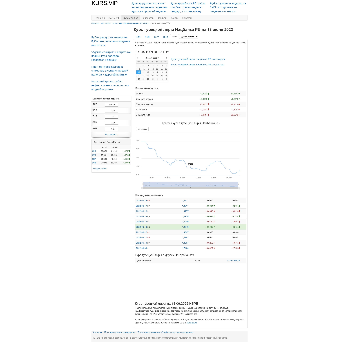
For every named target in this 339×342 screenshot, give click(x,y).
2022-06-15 (141, 216)
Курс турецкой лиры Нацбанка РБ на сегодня (198, 59)
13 (139, 72)
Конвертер (147, 17)
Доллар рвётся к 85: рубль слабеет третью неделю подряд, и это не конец (188, 7)
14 (143, 72)
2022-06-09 (141, 248)
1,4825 (185, 216)
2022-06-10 (141, 242)
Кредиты (162, 17)
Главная (100, 17)
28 (143, 79)
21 (143, 75)
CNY (94, 158)
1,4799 (185, 221)
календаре (191, 322)
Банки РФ (114, 17)
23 (153, 75)
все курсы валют (99, 168)
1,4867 (185, 232)
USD (94, 151)
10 (157, 68)
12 (166, 68)
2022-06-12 (141, 232)
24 (157, 75)
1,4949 (185, 226)
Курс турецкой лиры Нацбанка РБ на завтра (197, 64)
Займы (174, 17)
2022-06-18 (141, 200)
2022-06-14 (141, 221)
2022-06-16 (141, 211)
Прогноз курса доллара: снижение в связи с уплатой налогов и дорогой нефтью (109, 70)
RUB (165, 37)
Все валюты (111, 134)
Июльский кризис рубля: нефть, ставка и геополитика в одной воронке (110, 85)
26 (166, 75)
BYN (94, 162)
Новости (187, 17)
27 (139, 79)
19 (166, 72)
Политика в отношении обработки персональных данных (165, 332)
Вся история (142, 129)
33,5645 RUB (233, 260)
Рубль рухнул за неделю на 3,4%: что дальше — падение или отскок (228, 7)
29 (148, 79)
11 (162, 68)
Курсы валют (130, 17)
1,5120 (185, 248)
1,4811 (185, 200)
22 (148, 75)
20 (139, 75)
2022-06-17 (141, 205)
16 (153, 72)
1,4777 (185, 211)
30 (139, 65)
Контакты (97, 332)
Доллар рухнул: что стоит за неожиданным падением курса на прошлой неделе (150, 7)
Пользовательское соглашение (119, 332)
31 (143, 65)
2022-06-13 (141, 226)
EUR (94, 155)
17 (157, 72)
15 (148, 72)
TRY (174, 37)
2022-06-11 (141, 237)
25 (162, 75)
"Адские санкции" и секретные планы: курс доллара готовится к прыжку (111, 56)
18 (162, 72)
